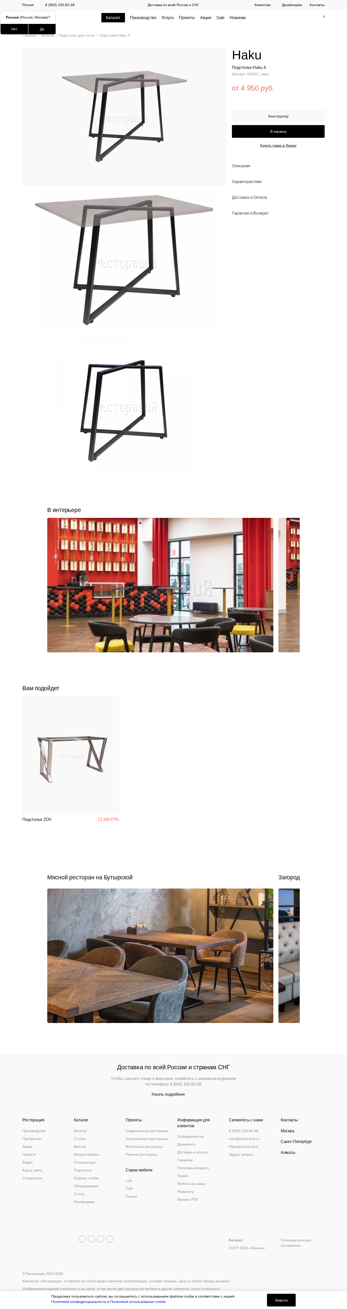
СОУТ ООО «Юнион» (247, 1248)
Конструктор (278, 116)
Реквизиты (185, 1192)
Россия (28, 5)
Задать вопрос (241, 1154)
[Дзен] (109, 1238)
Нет (14, 29)
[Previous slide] (285, 510)
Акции (205, 18)
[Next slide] (297, 510)
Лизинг (182, 1176)
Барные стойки (86, 1178)
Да (42, 29)
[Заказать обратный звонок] (277, 18)
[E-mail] (288, 18)
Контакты (317, 5)
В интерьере (64, 510)
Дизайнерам (292, 5)
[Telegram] (82, 1238)
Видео (27, 1162)
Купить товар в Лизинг (278, 146)
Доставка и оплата (192, 1152)
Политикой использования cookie (138, 1302)
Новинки (238, 18)
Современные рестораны (147, 1131)
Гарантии (185, 1160)
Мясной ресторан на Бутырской (90, 877)
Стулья (80, 1139)
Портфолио (32, 1139)
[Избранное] (309, 18)
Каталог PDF (187, 1199)
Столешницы (85, 1162)
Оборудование (86, 1186)
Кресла (80, 1147)
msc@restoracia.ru (244, 1139)
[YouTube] (91, 1238)
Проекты (187, 18)
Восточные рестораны (144, 1147)
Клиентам (263, 5)
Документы (186, 1144)
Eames (131, 1196)
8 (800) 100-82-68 (60, 5)
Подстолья (83, 1170)
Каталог (80, 1131)
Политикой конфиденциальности (78, 1302)
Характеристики (247, 182)
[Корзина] (321, 18)
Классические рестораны (147, 1139)
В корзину (278, 131)
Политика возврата (193, 1168)
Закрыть (281, 1300)
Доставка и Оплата (249, 197)
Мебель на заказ (191, 1184)
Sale (220, 18)
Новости (29, 1154)
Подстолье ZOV (37, 819)
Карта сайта (32, 1170)
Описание (241, 166)
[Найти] (299, 18)
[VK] (100, 1238)
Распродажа (84, 1202)
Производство (143, 18)
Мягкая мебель (86, 1154)
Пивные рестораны (142, 1154)
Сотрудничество (190, 1136)
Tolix (129, 1188)
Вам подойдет (40, 688)
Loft (129, 1181)
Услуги (168, 18)
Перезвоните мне (243, 1147)
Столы (79, 1194)
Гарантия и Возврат (250, 213)
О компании (32, 1178)
